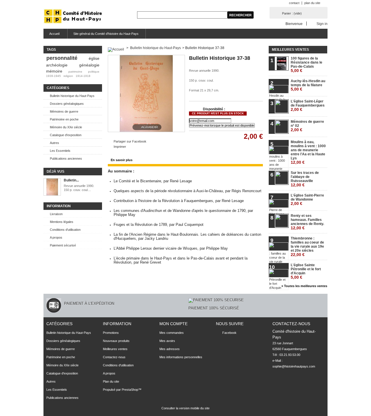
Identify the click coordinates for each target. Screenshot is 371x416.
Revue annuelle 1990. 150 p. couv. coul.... (79, 188)
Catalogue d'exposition (65, 135)
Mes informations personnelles (180, 357)
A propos (56, 237)
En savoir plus (121, 160)
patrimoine (75, 71)
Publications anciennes (66, 158)
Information (59, 206)
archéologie (57, 65)
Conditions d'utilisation (65, 229)
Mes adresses (169, 349)
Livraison (56, 214)
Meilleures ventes (290, 50)
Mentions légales (61, 222)
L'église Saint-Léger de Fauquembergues (308, 105)
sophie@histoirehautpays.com (293, 366)
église (94, 58)
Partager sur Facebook (130, 141)
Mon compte (173, 323)
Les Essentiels (60, 150)
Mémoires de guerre (64, 111)
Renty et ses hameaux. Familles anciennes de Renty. (307, 222)
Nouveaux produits (116, 341)
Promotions (111, 332)
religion (68, 76)
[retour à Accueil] (116, 48)
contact (294, 3)
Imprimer (120, 146)
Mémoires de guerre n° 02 (307, 126)
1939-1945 (53, 76)
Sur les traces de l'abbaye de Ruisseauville (305, 179)
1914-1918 (83, 76)
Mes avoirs (167, 341)
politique (93, 71)
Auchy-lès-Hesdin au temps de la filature (308, 85)
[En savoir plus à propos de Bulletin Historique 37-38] (52, 187)
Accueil (51, 35)
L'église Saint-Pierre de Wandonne (307, 199)
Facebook (229, 332)
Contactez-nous (114, 357)
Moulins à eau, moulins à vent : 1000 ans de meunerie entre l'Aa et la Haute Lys (308, 152)
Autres (54, 143)
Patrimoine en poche (64, 119)
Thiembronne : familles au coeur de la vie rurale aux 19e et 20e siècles (307, 246)
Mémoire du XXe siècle (66, 127)
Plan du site (111, 381)
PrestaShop (130, 389)
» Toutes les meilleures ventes (304, 286)
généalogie (89, 65)
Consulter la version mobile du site (185, 408)
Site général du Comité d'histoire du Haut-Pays (106, 33)
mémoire (54, 71)
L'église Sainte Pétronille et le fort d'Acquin (306, 271)
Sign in (322, 24)
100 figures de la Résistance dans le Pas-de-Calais (306, 64)
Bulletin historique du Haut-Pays (72, 96)
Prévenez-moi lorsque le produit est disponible (222, 125)
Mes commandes (171, 332)
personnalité (61, 58)
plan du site (312, 3)
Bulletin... (71, 180)
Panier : (292, 13)
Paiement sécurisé (63, 245)
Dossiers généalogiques (67, 103)
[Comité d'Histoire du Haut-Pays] (73, 17)
